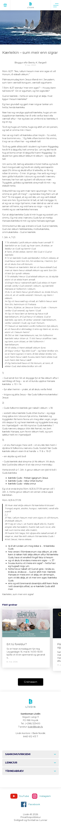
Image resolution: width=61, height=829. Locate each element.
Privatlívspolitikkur (30, 817)
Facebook (34, 804)
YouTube (24, 796)
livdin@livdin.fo (35, 726)
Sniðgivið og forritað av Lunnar (30, 820)
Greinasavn (30, 681)
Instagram (45, 796)
